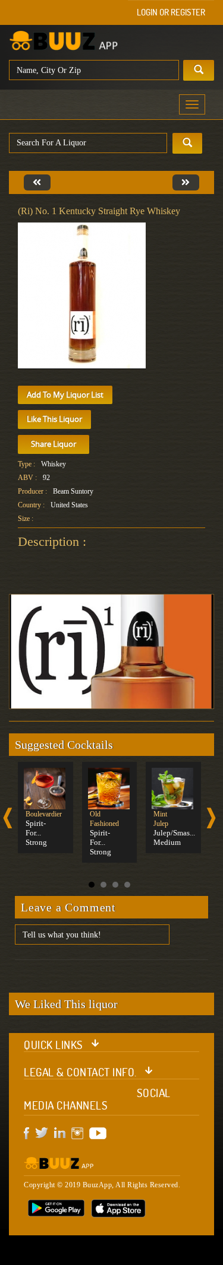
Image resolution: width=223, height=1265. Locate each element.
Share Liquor (53, 443)
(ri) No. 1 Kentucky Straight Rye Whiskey (99, 211)
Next (211, 818)
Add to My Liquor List (65, 394)
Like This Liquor (54, 419)
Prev (7, 818)
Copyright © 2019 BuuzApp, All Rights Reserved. (102, 1185)
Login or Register (171, 12)
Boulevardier (44, 814)
